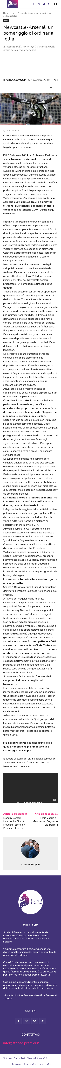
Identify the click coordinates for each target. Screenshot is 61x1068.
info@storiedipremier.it (21, 1043)
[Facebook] (33, 4)
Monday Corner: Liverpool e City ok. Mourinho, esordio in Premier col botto (14, 823)
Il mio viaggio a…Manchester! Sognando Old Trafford (45, 821)
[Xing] (48, 4)
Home (6, 13)
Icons (13, 13)
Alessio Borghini (15, 80)
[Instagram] (38, 4)
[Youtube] (43, 4)
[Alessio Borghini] (30, 849)
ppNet (44, 1058)
